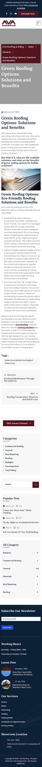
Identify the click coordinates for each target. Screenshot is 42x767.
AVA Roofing (24, 758)
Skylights (9, 462)
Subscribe (7, 627)
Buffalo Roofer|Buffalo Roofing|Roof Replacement (19, 361)
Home (4, 702)
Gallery (4, 714)
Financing (5, 710)
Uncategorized (11, 466)
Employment (7, 718)
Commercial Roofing (14, 446)
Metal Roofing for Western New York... (22, 686)
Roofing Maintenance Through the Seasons (19, 379)
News (3, 706)
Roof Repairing (11, 454)
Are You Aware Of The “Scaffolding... (21, 532)
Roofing (8, 458)
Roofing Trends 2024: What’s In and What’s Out (22, 398)
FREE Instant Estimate (17, 423)
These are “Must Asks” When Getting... (17, 511)
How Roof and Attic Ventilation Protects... (23, 673)
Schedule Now (28, 13)
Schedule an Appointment (13, 722)
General (8, 450)
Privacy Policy (7, 725)
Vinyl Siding (10, 470)
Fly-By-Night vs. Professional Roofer (21, 522)
